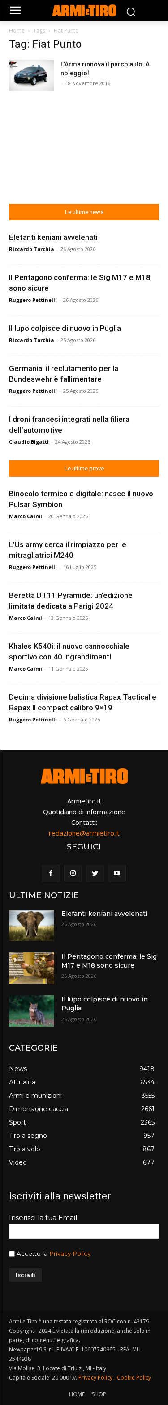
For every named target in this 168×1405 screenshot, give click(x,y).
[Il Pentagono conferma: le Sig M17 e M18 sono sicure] (31, 968)
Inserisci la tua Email (43, 1217)
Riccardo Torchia (31, 249)
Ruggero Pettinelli (33, 300)
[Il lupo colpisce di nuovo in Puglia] (31, 1010)
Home (17, 30)
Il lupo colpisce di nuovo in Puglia (65, 328)
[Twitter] (95, 873)
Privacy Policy (69, 1253)
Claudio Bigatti (29, 441)
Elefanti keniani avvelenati (53, 237)
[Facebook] (51, 873)
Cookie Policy (134, 1377)
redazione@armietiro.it (84, 832)
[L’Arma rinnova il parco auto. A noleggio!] (31, 75)
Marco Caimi (25, 516)
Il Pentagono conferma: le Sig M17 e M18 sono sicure (109, 960)
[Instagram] (73, 873)
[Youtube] (117, 873)
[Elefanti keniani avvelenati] (31, 925)
